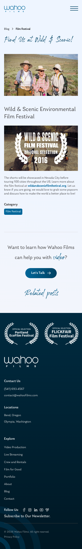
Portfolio (9, 476)
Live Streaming (13, 454)
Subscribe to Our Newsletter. (27, 516)
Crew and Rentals (15, 462)
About (8, 484)
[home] (14, 8)
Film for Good (12, 469)
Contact (9, 498)
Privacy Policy (11, 537)
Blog (7, 491)
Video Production (15, 447)
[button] (73, 8)
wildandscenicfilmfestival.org (47, 185)
